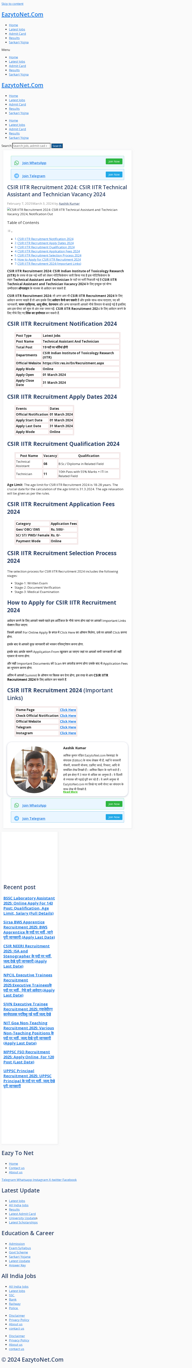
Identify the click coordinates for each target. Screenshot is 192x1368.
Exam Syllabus (20, 1248)
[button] (96, 50)
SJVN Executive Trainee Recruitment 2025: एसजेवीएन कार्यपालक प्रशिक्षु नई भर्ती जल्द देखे (27, 1009)
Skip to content (12, 3)
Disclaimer (17, 1315)
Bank (12, 1299)
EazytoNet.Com (22, 14)
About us (15, 1324)
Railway (15, 1304)
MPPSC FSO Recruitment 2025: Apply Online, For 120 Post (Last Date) (28, 1056)
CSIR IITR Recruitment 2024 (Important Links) (49, 264)
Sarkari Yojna (19, 42)
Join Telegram (33, 176)
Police (14, 1308)
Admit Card (17, 33)
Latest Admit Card (22, 1214)
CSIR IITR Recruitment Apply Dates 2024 (45, 243)
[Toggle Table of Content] (10, 231)
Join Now (114, 161)
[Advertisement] (29, 855)
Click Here (68, 710)
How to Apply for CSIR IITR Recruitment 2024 (49, 259)
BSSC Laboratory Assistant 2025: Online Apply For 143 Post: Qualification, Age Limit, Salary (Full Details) (29, 906)
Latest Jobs (17, 29)
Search (6, 146)
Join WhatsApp (34, 163)
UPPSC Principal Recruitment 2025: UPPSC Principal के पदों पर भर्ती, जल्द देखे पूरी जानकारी (29, 1078)
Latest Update (19, 1261)
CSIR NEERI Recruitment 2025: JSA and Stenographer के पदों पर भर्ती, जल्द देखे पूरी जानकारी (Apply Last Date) (27, 956)
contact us (16, 1328)
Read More (70, 792)
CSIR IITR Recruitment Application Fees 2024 (48, 251)
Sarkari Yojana (20, 1256)
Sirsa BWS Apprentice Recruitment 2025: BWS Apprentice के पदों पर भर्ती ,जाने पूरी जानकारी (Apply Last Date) (29, 929)
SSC (12, 1295)
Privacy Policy (19, 1320)
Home (13, 25)
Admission (17, 1244)
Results (14, 38)
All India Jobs (18, 1205)
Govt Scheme (18, 1252)
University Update (22, 1218)
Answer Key (17, 1265)
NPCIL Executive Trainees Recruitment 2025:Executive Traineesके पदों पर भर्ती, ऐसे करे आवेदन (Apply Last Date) (29, 985)
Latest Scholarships (23, 1222)
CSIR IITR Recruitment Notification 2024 (45, 239)
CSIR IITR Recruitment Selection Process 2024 (49, 255)
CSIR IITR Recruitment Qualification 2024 (45, 247)
